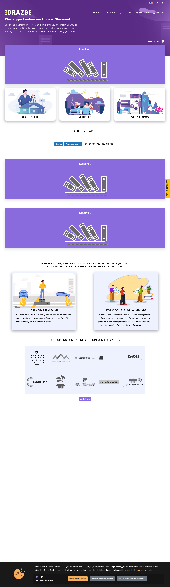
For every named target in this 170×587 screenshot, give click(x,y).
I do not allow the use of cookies (132, 579)
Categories (143, 13)
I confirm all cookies (77, 579)
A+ (150, 41)
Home (98, 13)
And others (85, 399)
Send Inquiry (167, 188)
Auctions (126, 13)
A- (157, 41)
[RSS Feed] (157, 3)
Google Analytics (46, 581)
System (159, 13)
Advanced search (73, 144)
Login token (44, 577)
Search (111, 13)
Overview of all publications (99, 144)
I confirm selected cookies (102, 579)
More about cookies (145, 570)
